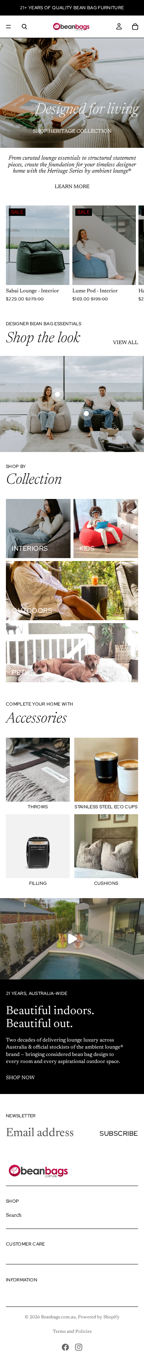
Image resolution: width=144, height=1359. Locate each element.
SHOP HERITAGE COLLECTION (72, 131)
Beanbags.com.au (58, 1317)
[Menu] (8, 26)
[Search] (24, 26)
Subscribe (119, 1133)
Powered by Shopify (99, 1317)
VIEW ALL (125, 343)
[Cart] (135, 26)
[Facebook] (65, 1347)
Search (13, 1215)
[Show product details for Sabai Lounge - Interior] (57, 394)
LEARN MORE (72, 187)
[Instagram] (78, 1347)
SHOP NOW (20, 1078)
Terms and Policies (72, 1331)
